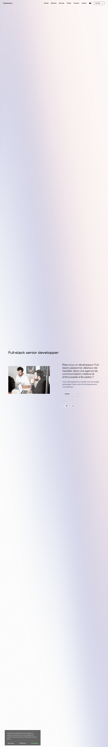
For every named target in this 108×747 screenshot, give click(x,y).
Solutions (53, 3)
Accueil (46, 3)
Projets (69, 3)
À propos (76, 3)
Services (61, 3)
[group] (99, 3)
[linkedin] (73, 406)
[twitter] (66, 406)
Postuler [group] (67, 394)
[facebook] (70, 406)
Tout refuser (11, 743)
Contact (84, 3)
